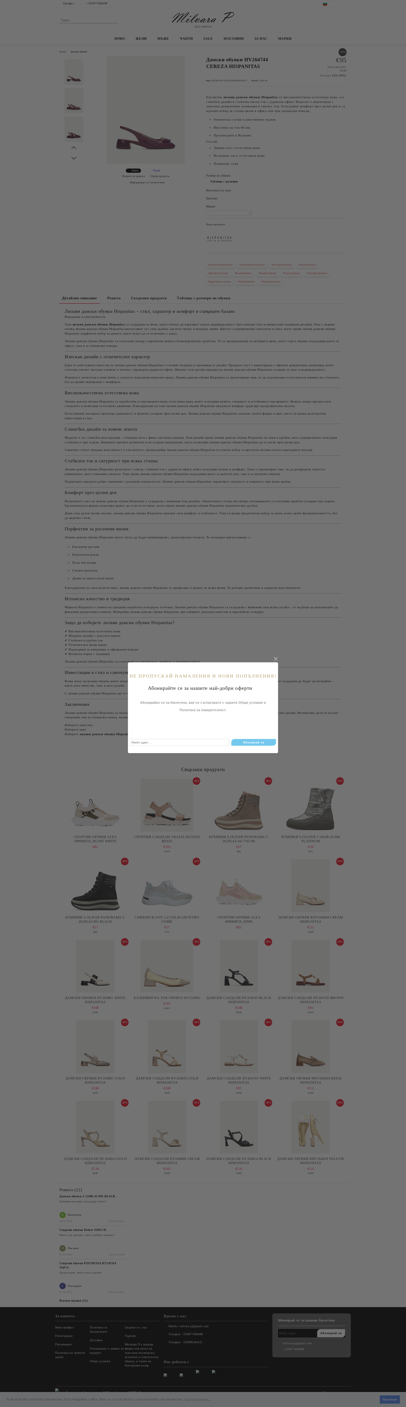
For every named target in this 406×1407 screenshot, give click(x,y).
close (275, 658)
